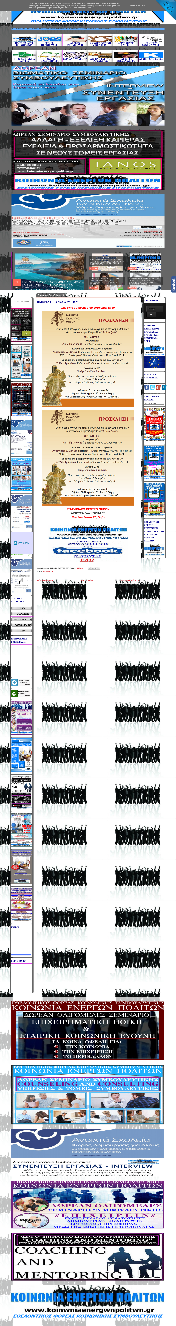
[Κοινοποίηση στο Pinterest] (98, 568)
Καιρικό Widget (22, 543)
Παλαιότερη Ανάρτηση (130, 580)
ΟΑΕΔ (23, 608)
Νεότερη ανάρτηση (45, 580)
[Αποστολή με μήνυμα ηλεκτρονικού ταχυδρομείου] (89, 568)
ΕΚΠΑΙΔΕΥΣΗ (48, 571)
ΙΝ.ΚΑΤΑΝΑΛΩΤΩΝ (23, 620)
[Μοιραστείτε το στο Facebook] (96, 568)
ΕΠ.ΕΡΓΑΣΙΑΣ (23, 614)
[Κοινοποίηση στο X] (94, 568)
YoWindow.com (17, 555)
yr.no (30, 555)
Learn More (135, 5)
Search (151, 314)
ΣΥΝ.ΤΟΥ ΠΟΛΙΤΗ (23, 625)
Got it (144, 5)
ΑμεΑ (22, 631)
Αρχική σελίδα (87, 580)
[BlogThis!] (92, 568)
